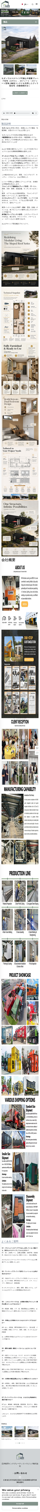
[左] (4, 69)
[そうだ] (35, 69)
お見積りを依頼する (20, 93)
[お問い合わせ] (37, 752)
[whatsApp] (37, 748)
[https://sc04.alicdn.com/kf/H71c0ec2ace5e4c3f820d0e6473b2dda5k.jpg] (20, 44)
